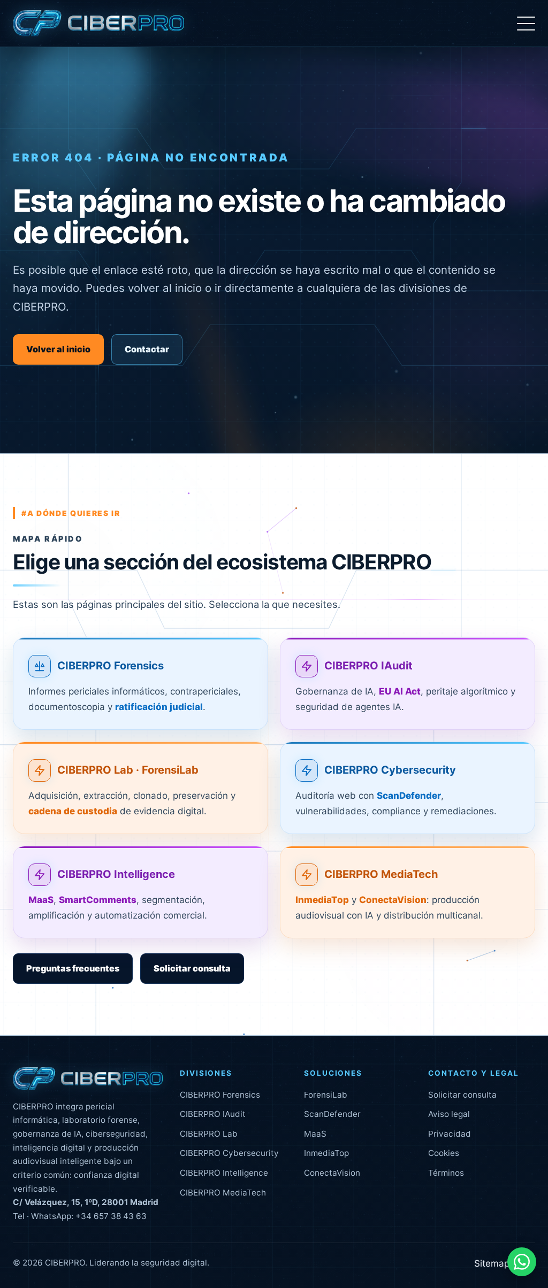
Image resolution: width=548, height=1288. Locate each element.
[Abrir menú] (526, 23)
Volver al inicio (58, 349)
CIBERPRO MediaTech (381, 874)
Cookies (443, 1153)
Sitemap (491, 1263)
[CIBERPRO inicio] (98, 23)
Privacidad (449, 1134)
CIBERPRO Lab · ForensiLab (128, 769)
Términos (446, 1173)
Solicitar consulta (192, 968)
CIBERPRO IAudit (368, 665)
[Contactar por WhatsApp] (521, 1261)
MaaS (315, 1134)
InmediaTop (326, 1153)
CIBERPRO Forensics (110, 665)
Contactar (147, 349)
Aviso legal (449, 1114)
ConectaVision (332, 1173)
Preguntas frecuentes (72, 968)
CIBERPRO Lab (209, 1134)
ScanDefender (332, 1114)
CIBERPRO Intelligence (116, 874)
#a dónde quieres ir (70, 513)
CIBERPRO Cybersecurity (390, 769)
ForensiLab (325, 1095)
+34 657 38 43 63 (111, 1216)
